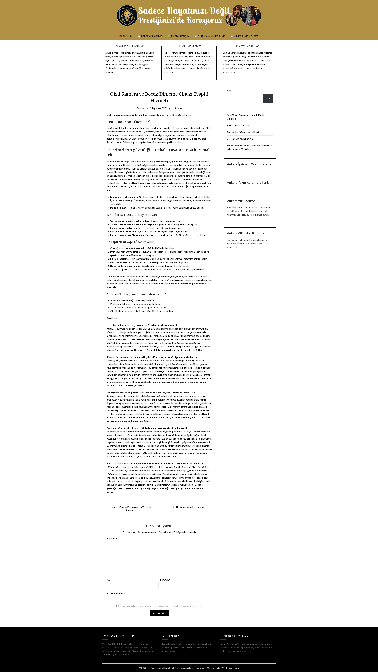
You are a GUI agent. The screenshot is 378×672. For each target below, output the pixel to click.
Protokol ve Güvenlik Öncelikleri (243, 132)
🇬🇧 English (126, 36)
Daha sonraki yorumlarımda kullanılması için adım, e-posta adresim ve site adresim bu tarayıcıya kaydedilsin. (160, 606)
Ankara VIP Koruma (241, 201)
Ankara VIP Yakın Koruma (245, 233)
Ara (229, 90)
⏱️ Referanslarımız (150, 36)
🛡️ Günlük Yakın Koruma (209, 36)
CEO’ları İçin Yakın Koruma (240, 138)
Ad (109, 579)
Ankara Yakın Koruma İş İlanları (249, 182)
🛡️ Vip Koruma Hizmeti (244, 36)
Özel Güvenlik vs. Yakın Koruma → (189, 506)
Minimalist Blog (214, 668)
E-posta (165, 579)
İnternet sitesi (116, 593)
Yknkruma (176, 108)
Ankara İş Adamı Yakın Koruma (249, 164)
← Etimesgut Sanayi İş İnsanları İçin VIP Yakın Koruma (129, 508)
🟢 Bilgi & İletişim (178, 36)
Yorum (112, 538)
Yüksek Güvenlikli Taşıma (239, 125)
